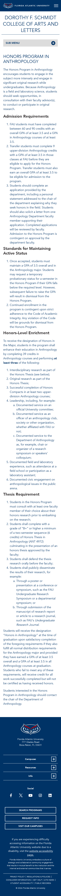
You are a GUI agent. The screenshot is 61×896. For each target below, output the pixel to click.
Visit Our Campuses (30, 826)
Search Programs (30, 810)
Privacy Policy (17, 876)
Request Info (30, 818)
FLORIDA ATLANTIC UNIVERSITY (32, 5)
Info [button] (30, 776)
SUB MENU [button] (13, 43)
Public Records (43, 883)
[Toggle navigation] (56, 5)
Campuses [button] (30, 759)
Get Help (37, 880)
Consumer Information (18, 880)
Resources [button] (30, 767)
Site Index (49, 880)
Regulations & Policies (38, 876)
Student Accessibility (21, 883)
